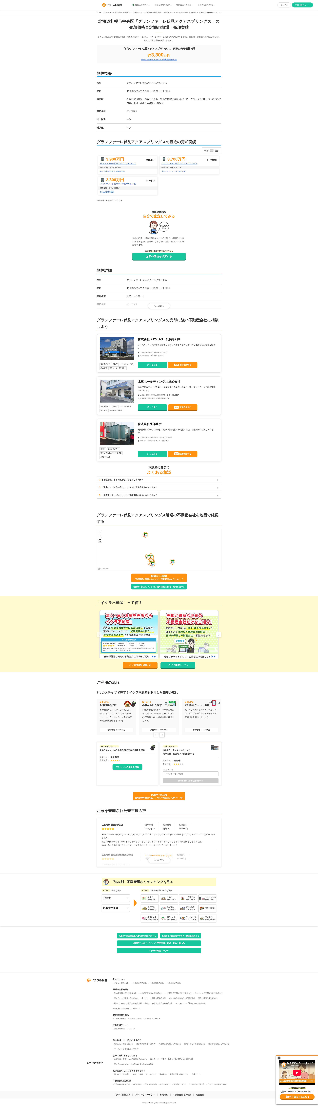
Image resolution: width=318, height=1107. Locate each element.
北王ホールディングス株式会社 (173, 171)
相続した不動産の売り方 (123, 1044)
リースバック (151, 1074)
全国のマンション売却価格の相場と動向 (116, 12)
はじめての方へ (141, 5)
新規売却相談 (119, 1029)
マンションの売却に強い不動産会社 (209, 993)
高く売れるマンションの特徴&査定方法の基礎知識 (134, 1064)
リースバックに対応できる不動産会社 (191, 1003)
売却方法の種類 (151, 1084)
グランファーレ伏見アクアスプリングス (118, 163)
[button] (148, 557)
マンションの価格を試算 (127, 767)
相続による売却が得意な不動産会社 (159, 1003)
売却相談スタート (302, 5)
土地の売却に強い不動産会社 (151, 993)
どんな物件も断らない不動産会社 (182, 998)
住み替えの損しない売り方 (218, 1044)
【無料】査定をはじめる (297, 1096)
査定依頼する (183, 365)
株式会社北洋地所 (107, 192)
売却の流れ (137, 1084)
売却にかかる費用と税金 (217, 1084)
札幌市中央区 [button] (110, 908)
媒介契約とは (165, 1084)
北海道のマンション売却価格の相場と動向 (147, 12)
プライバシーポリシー (145, 1095)
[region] (159, 550)
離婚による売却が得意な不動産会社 (128, 1003)
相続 (141, 1074)
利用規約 (164, 1095)
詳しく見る (152, 365)
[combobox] (191, 773)
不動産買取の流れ (157, 983)
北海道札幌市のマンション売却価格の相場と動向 (180, 12)
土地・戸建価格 (120, 1019)
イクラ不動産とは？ (122, 983)
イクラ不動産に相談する (140, 665)
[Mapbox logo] (103, 568)
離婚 (134, 1074)
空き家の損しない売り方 (146, 1044)
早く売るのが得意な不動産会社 (154, 998)
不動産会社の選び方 (196, 1084)
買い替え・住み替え (122, 1074)
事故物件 (163, 1074)
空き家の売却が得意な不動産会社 (127, 1008)
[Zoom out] (100, 536)
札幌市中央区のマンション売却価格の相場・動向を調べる (159, 587)
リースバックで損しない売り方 (126, 1049)
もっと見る (159, 306)
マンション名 (168, 770)
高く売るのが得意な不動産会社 (126, 998)
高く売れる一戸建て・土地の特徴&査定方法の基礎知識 (171, 1059)
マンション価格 (135, 1019)
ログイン (284, 5)
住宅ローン (196, 1074)
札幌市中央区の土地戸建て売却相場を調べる (137, 936)
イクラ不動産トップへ (178, 665)
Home (99, 12)
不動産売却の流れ (140, 983)
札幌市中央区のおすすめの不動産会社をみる (180, 936)
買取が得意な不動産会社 (207, 998)
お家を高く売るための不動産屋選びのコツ (130, 1059)
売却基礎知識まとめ (122, 1084)
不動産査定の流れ (174, 983)
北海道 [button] (107, 898)
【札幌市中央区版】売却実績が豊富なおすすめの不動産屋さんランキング (159, 577)
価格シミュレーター (152, 1019)
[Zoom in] (100, 532)
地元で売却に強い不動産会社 (125, 993)
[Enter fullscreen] (100, 540)
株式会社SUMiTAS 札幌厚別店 (112, 171)
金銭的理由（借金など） (179, 1074)
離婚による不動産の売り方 (194, 1044)
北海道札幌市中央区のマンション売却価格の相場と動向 (217, 12)
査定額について (180, 1084)
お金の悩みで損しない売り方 (170, 1044)
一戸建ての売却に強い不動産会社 (179, 993)
